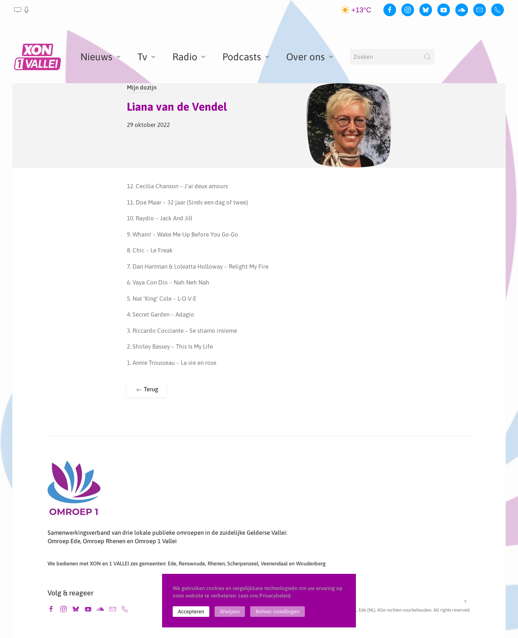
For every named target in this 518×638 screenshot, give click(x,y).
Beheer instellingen (277, 611)
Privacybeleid (274, 596)
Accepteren (191, 611)
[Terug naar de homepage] (38, 57)
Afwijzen (230, 611)
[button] (22, 9)
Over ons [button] (305, 56)
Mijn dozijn (141, 87)
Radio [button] (184, 56)
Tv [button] (142, 56)
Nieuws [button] (96, 56)
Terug (150, 389)
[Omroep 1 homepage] (74, 490)
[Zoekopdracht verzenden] (427, 57)
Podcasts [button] (241, 56)
